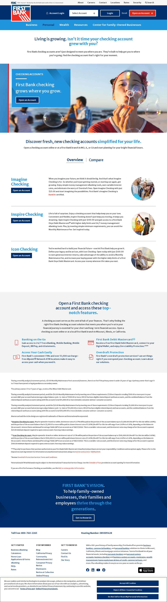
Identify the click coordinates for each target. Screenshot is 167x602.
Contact (103, 2)
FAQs (13, 566)
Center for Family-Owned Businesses (117, 24)
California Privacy (44, 553)
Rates (126, 2)
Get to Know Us (83, 517)
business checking (102, 557)
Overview (75, 160)
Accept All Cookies (128, 583)
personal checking (115, 554)
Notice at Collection (45, 572)
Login (110, 13)
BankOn (52, 195)
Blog (38, 550)
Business (31, 24)
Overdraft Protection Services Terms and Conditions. (37, 457)
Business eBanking (19, 550)
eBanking (15, 563)
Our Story (65, 560)
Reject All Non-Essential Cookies (128, 590)
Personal (48, 24)
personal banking (122, 548)
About (81, 2)
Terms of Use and (27, 589)
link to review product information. (71, 468)
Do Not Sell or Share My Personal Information (127, 596)
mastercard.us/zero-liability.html (87, 452)
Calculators (16, 553)
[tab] (73, 160)
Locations (115, 2)
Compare (96, 160)
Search (150, 2)
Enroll (124, 13)
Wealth (64, 24)
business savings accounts (125, 557)
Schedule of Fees (95, 463)
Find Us (64, 557)
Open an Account (27, 100)
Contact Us (66, 553)
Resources (81, 24)
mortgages (141, 557)
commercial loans (135, 560)
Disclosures (41, 569)
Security (137, 2)
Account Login (56, 13)
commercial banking (102, 548)
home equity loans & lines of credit (112, 560)
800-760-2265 (29, 533)
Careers (91, 2)
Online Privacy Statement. (47, 589)
